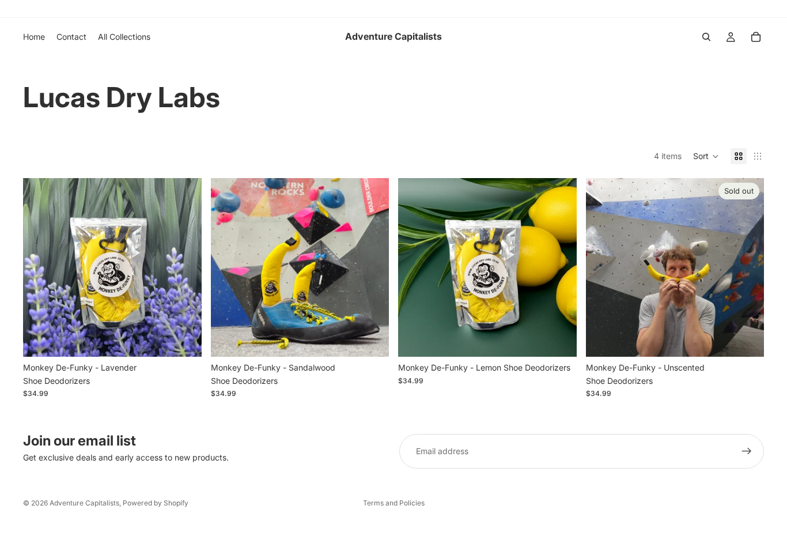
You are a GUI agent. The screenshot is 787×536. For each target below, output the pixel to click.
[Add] (183, 339)
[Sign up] (747, 451)
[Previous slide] (40, 267)
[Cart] (756, 37)
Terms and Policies (394, 503)
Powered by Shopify (155, 503)
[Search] (706, 37)
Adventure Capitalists (84, 503)
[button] (706, 156)
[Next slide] (184, 267)
